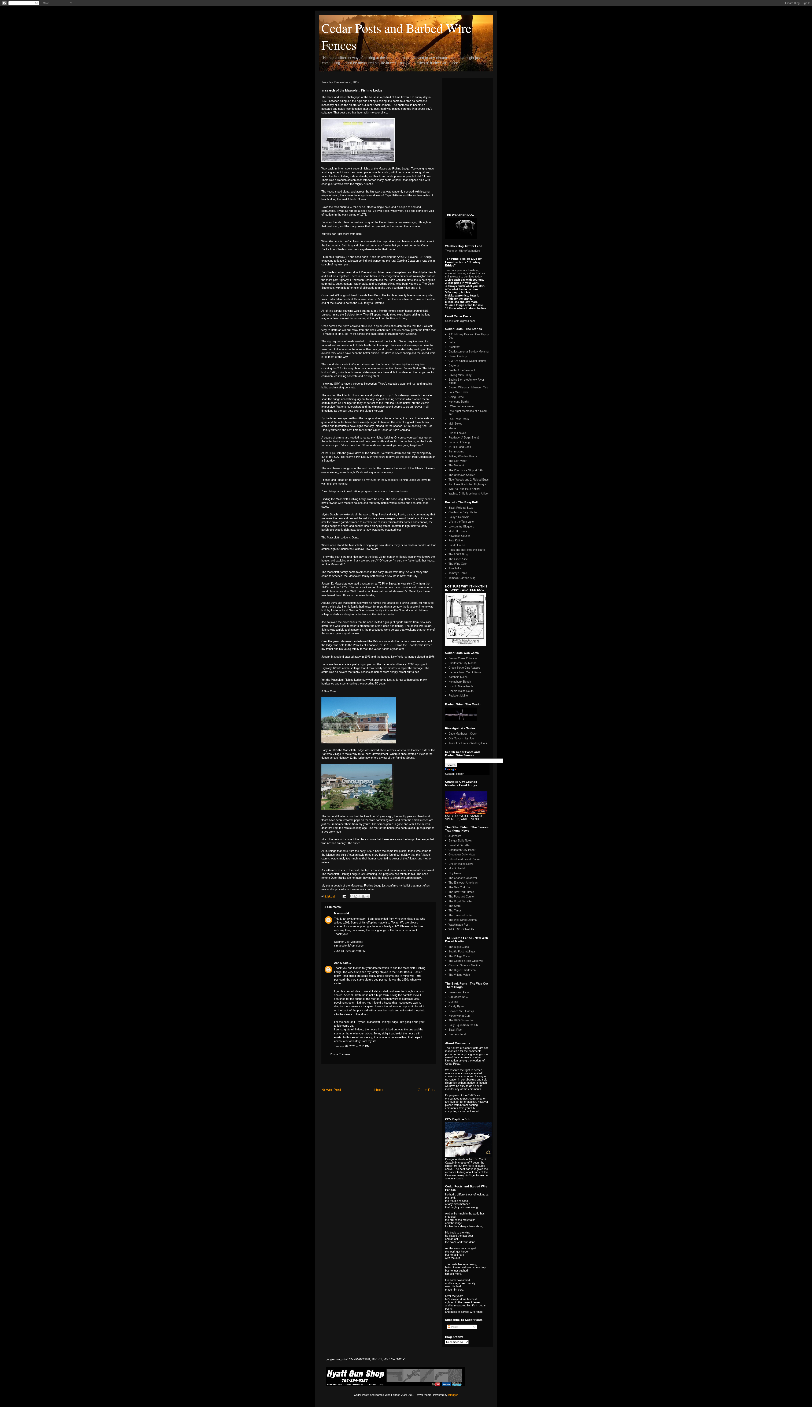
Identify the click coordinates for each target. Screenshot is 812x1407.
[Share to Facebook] (364, 896)
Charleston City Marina (462, 663)
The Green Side (458, 559)
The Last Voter (457, 460)
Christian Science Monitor (464, 965)
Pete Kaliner (456, 540)
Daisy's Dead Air (459, 517)
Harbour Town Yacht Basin (465, 672)
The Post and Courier (462, 896)
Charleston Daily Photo (463, 512)
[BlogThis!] (356, 896)
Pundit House (457, 545)
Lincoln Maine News (461, 863)
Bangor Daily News (460, 840)
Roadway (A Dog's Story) (464, 437)
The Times (455, 910)
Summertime (456, 451)
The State (455, 905)
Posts (454, 1326)
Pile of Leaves (457, 432)
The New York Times (461, 891)
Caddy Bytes (456, 1006)
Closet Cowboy (458, 356)
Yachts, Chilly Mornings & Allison (469, 493)
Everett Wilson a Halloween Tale (468, 387)
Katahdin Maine (458, 677)
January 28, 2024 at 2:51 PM (351, 1046)
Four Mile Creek (458, 392)
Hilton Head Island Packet (464, 859)
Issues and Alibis (459, 992)
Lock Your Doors (459, 419)
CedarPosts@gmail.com (460, 320)
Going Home (456, 397)
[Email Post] (344, 896)
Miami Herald (457, 868)
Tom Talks (455, 568)
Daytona (454, 365)
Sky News (455, 873)
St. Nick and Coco (460, 446)
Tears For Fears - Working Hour (468, 743)
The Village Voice (459, 956)
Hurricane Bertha (459, 401)
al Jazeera (455, 835)
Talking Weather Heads (463, 456)
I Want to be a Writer (461, 406)
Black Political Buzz (461, 507)
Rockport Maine (458, 695)
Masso (338, 913)
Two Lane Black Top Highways (467, 484)
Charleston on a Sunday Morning (468, 351)
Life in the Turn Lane (461, 521)
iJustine (453, 1001)
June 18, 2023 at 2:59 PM (350, 950)
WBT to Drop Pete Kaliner (464, 488)
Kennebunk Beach (460, 681)
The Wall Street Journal (463, 919)
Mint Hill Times (458, 531)
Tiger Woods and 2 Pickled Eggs (469, 479)
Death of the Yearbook (462, 370)
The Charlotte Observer (463, 878)
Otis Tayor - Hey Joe (461, 738)
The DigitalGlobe (459, 946)
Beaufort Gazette (459, 845)
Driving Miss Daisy (460, 375)
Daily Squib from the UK (463, 1025)
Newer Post (331, 1090)
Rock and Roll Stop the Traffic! (467, 549)
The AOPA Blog (458, 554)
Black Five (455, 1029)
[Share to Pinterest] (368, 896)
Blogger (452, 1394)
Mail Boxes (455, 423)
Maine (452, 428)
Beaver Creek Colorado (463, 658)
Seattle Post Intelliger (462, 951)
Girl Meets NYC (458, 997)
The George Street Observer (466, 960)
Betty (452, 342)
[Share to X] (360, 896)
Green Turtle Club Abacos (464, 667)
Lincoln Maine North (461, 686)
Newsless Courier (459, 535)
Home (379, 1090)
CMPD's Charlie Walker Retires (468, 360)
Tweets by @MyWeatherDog (462, 250)
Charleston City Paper (462, 849)
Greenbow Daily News (462, 854)
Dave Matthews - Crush (463, 733)
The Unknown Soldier (462, 475)
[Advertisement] (378, 1075)
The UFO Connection (461, 1020)
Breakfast (454, 346)
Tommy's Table (458, 573)
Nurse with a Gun (459, 1015)
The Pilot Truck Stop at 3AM (466, 470)
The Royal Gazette (460, 901)
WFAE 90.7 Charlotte (461, 929)
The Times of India (460, 915)
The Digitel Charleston (462, 970)
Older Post (427, 1090)
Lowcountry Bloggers (461, 526)
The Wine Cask (458, 563)
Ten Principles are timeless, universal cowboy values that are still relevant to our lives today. (465, 273)
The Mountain (457, 465)
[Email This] (352, 896)
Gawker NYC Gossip (461, 1011)
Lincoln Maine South (461, 691)
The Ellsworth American (463, 882)
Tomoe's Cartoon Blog (462, 577)
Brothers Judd (457, 1034)
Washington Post (459, 924)
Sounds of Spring (459, 442)
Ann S (338, 962)
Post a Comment (340, 1054)
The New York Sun (460, 887)
